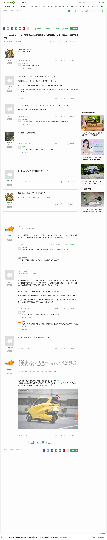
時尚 (56, 6)
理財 (76, 6)
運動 (60, 6)
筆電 (16, 6)
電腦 (20, 6)
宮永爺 (24, 147)
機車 (36, 6)
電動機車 (12, 10)
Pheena (9, 59)
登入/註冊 (101, 2)
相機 (12, 6)
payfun (10, 86)
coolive (9, 281)
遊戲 (44, 6)
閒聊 (80, 6)
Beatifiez (9, 142)
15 (69, 11)
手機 (8, 6)
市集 (87, 6)
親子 (52, 6)
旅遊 (72, 6)
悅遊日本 (92, 6)
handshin (9, 180)
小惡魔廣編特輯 (88, 112)
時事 (84, 6)
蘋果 (24, 6)
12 (60, 11)
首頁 (4, 6)
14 (66, 11)
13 (63, 11)
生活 (68, 6)
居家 (48, 6)
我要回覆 (74, 28)
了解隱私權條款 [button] (63, 537)
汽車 (32, 6)
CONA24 (9, 235)
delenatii (24, 119)
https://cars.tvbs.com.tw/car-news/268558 (34, 197)
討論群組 (23, 2)
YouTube (99, 6)
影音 (28, 6)
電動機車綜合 (19, 10)
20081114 (10, 347)
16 (71, 11)
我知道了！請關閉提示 (98, 537)
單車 (40, 6)
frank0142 (25, 63)
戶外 (64, 6)
